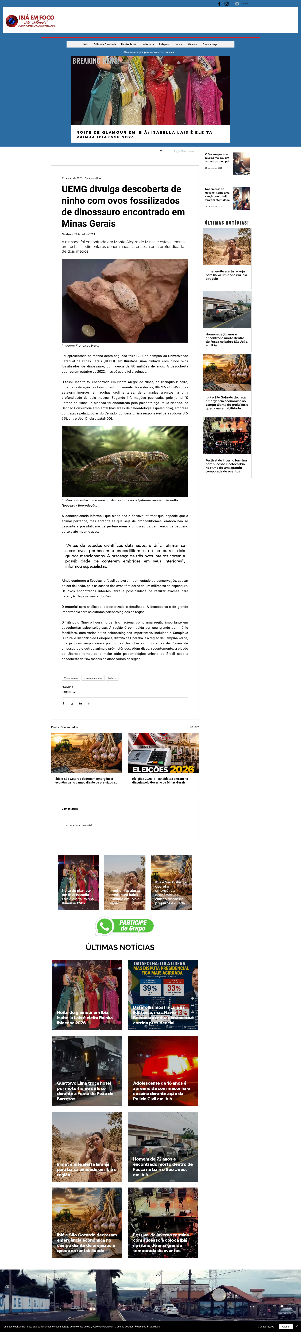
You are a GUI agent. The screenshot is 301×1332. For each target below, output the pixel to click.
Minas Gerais (71, 677)
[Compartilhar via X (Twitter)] (72, 703)
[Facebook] (219, 3)
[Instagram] (226, 3)
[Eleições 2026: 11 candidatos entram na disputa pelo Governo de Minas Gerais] (163, 753)
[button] (161, 151)
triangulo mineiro (93, 677)
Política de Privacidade (147, 1326)
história (112, 677)
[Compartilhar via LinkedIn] (80, 703)
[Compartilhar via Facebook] (63, 703)
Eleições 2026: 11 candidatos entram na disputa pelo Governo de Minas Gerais (160, 780)
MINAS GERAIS (69, 692)
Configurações (266, 1326)
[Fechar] (297, 1326)
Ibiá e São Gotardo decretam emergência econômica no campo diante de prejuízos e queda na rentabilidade (85, 780)
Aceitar (286, 1326)
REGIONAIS (68, 686)
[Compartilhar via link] (89, 703)
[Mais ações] (186, 178)
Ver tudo (194, 726)
